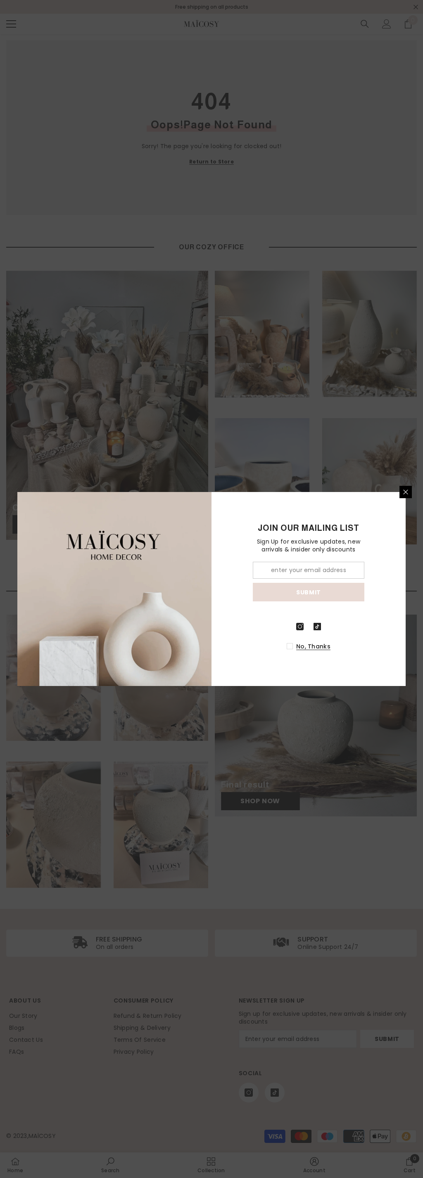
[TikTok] (317, 626)
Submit (308, 592)
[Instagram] (300, 626)
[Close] (405, 492)
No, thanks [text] (313, 646)
